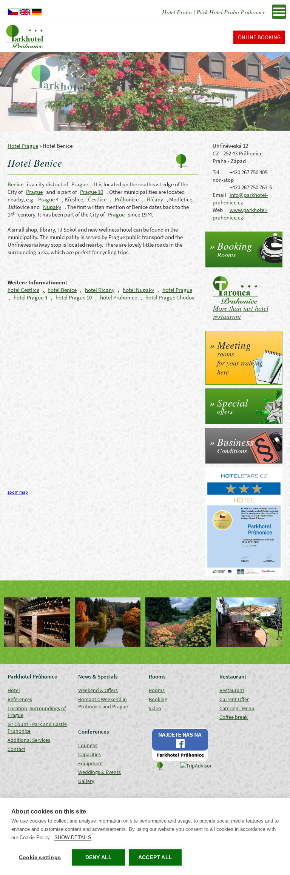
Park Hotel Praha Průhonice (230, 12)
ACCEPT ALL (155, 857)
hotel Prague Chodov (169, 297)
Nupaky (52, 206)
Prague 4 (48, 199)
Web (218, 209)
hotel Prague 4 (30, 297)
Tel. (217, 172)
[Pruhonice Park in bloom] (109, 622)
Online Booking (259, 37)
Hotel (14, 690)
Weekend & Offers (98, 690)
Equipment (90, 763)
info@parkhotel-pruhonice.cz (240, 198)
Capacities (89, 754)
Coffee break (233, 717)
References (20, 699)
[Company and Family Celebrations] (251, 622)
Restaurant (231, 690)
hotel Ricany (99, 289)
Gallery (86, 781)
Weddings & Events (99, 772)
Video (155, 708)
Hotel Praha (177, 12)
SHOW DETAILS (72, 837)
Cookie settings (40, 857)
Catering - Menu (237, 708)
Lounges (87, 745)
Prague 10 (91, 191)
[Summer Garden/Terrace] (180, 622)
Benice (15, 184)
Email (219, 194)
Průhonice (127, 199)
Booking (158, 699)
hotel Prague (177, 289)
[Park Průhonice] (39, 622)
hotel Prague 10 (74, 297)
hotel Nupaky (138, 289)
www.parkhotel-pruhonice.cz (240, 213)
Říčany (155, 199)
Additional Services (29, 740)
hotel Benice (62, 289)
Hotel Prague (23, 145)
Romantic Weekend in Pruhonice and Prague (103, 703)
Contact (16, 749)
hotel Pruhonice (118, 297)
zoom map (18, 492)
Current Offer (234, 699)
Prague (79, 184)
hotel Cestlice (23, 289)
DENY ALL (98, 857)
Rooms (157, 690)
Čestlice (97, 199)
